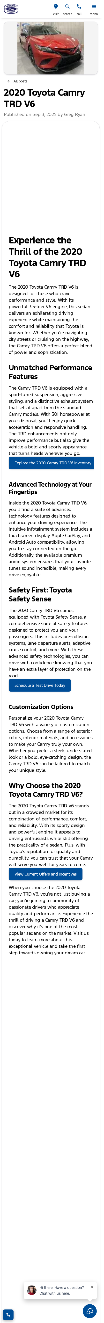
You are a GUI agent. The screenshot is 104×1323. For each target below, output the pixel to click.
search (67, 14)
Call (79, 14)
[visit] (56, 6)
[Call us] (79, 6)
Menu (94, 14)
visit (56, 14)
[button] (56, 9)
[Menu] (94, 6)
